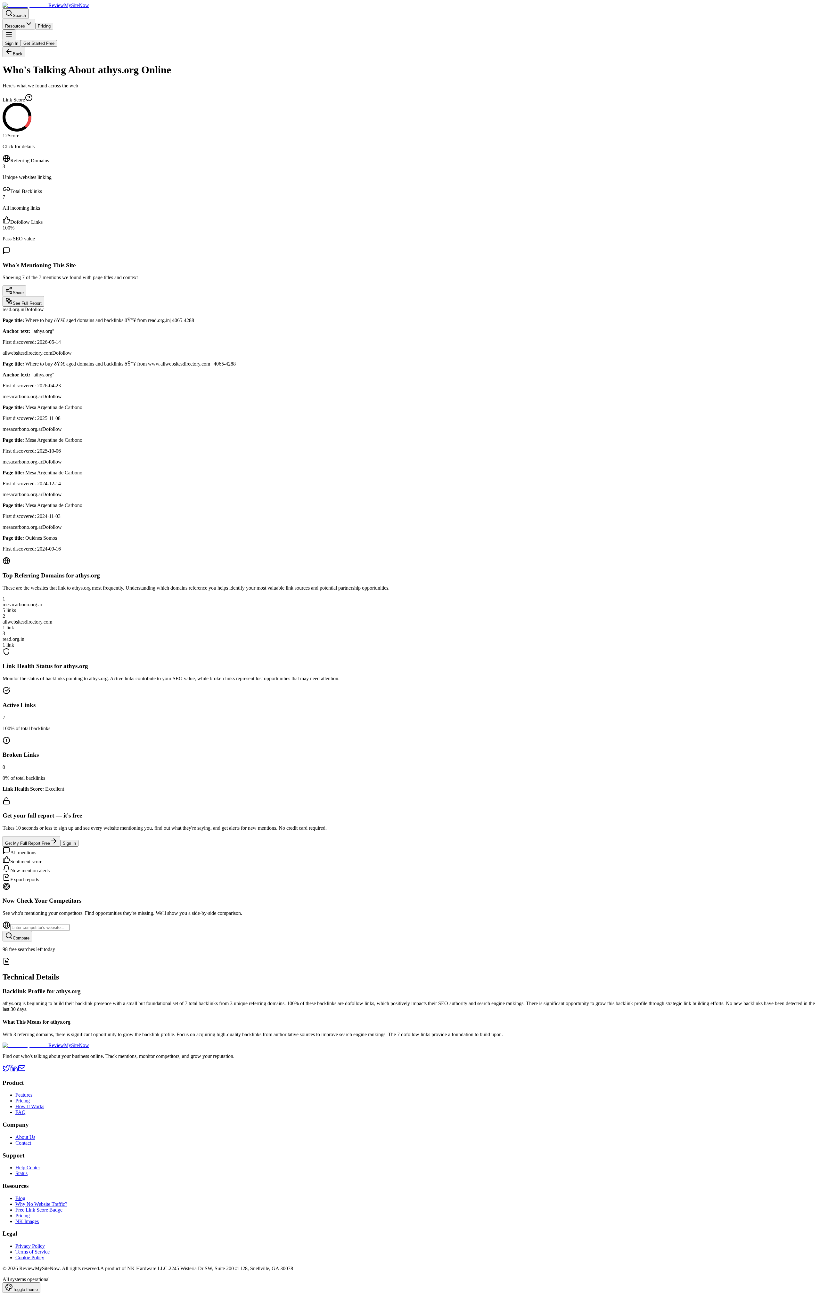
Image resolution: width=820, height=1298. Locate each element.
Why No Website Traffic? (41, 1204)
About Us (25, 1137)
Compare (21, 938)
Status (21, 1173)
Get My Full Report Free (27, 843)
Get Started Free (38, 43)
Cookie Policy (29, 1257)
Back (17, 54)
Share (18, 292)
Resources (15, 26)
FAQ (20, 1112)
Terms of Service (32, 1251)
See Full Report (27, 303)
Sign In (11, 43)
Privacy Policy (30, 1246)
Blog (20, 1198)
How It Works (29, 1106)
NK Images (27, 1221)
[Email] (22, 1070)
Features (23, 1095)
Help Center (27, 1167)
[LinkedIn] (14, 1070)
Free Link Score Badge (38, 1210)
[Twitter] (6, 1070)
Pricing (44, 26)
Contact (23, 1143)
